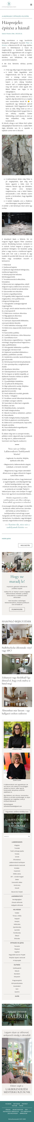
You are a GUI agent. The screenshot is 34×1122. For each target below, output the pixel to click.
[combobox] (16, 836)
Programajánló (17, 980)
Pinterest (25, 1104)
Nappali (17, 918)
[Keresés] (29, 836)
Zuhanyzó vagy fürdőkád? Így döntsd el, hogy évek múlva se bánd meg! (16, 680)
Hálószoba (17, 924)
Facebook (8, 1104)
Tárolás (17, 854)
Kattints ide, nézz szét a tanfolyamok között (18, 526)
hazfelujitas (6, 538)
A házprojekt (7, 16)
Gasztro (17, 992)
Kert (17, 989)
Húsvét (17, 888)
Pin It (8, 137)
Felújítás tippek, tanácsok (17, 957)
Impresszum (23, 1113)
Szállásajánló (17, 968)
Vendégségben (17, 899)
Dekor (17, 879)
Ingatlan (17, 952)
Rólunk (17, 971)
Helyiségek (17, 909)
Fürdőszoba (17, 933)
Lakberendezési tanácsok (17, 865)
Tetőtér (17, 913)
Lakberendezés (17, 842)
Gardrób (17, 930)
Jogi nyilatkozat (13, 1113)
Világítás (17, 845)
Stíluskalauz (17, 859)
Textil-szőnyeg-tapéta (17, 851)
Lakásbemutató (17, 896)
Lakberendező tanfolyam (17, 862)
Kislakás (17, 868)
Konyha (17, 921)
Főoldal (8, 1109)
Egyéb (17, 996)
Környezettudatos (17, 983)
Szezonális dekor (17, 882)
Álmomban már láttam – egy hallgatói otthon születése (16, 712)
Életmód (17, 965)
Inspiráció (17, 871)
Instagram (16, 1104)
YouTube (14, 1106)
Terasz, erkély (17, 916)
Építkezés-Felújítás (21, 16)
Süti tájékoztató (26, 1111)
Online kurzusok (17, 1109)
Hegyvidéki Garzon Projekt (17, 955)
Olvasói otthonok (17, 902)
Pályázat (17, 949)
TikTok (21, 1106)
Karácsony (17, 885)
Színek (17, 857)
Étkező (17, 936)
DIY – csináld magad (17, 877)
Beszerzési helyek (17, 892)
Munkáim (17, 974)
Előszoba (17, 938)
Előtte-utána (17, 874)
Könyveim (17, 977)
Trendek (17, 848)
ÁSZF (26, 1109)
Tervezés (17, 946)
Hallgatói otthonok (17, 905)
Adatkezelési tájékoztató (11, 1111)
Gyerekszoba (17, 927)
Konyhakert (17, 986)
